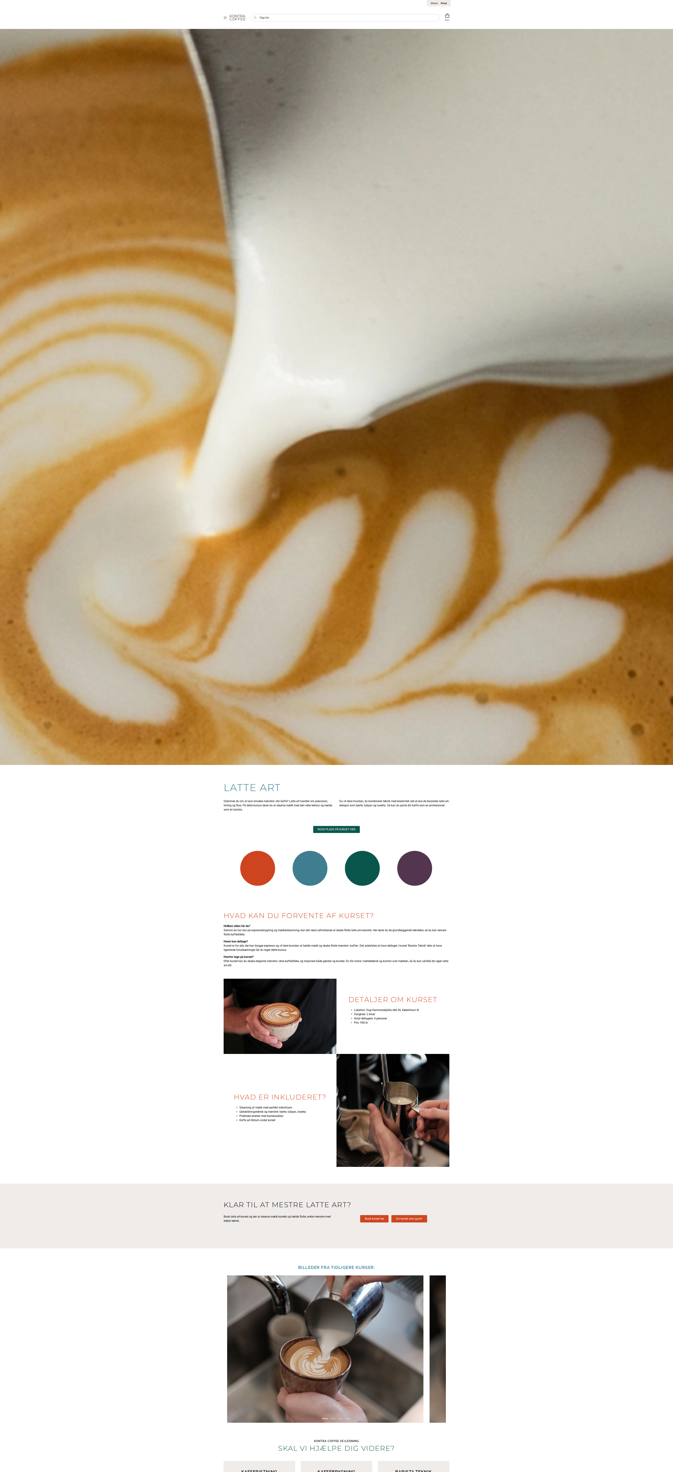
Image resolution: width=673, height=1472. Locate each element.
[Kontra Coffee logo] (237, 18)
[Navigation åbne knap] (225, 18)
